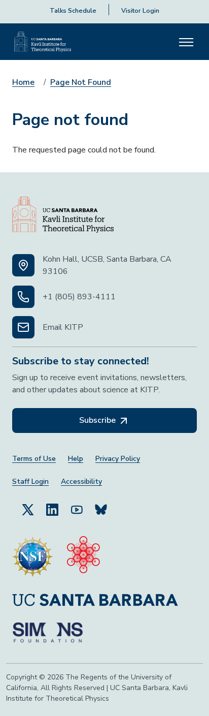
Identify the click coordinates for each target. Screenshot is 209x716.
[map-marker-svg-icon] (23, 265)
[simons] (47, 632)
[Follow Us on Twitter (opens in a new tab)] (28, 509)
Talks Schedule (73, 10)
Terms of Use (34, 458)
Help (75, 458)
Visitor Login (140, 10)
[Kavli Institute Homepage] (42, 42)
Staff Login (30, 481)
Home (23, 82)
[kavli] (83, 556)
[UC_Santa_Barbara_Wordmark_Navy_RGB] (95, 599)
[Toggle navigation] (186, 42)
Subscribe (98, 420)
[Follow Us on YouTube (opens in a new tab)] (77, 509)
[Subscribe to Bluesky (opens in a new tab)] (101, 509)
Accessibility (81, 481)
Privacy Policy (117, 458)
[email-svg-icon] (23, 327)
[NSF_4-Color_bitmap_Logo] (32, 556)
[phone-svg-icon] (23, 297)
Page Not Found (80, 82)
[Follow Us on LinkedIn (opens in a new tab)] (52, 509)
